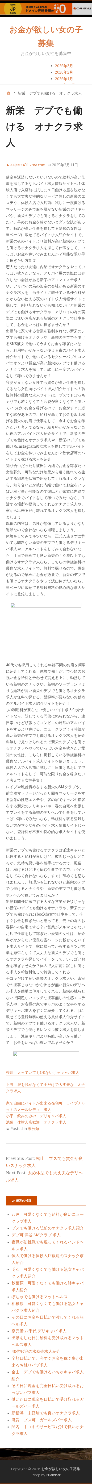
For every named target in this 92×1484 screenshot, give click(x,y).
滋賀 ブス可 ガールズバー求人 (42, 1419)
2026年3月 (64, 66)
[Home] (9, 93)
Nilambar (53, 1474)
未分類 (33, 1128)
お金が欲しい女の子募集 (60, 1468)
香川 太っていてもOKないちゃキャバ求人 (42, 1072)
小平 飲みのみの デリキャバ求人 (36, 1116)
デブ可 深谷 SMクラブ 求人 (36, 1235)
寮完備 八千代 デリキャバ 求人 (39, 1331)
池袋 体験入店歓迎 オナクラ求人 (36, 1122)
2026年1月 (64, 79)
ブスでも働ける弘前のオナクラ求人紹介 (48, 1228)
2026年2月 (64, 72)
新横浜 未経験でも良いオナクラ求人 (46, 1413)
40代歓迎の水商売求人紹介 (36, 1351)
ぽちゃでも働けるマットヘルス (40, 1296)
